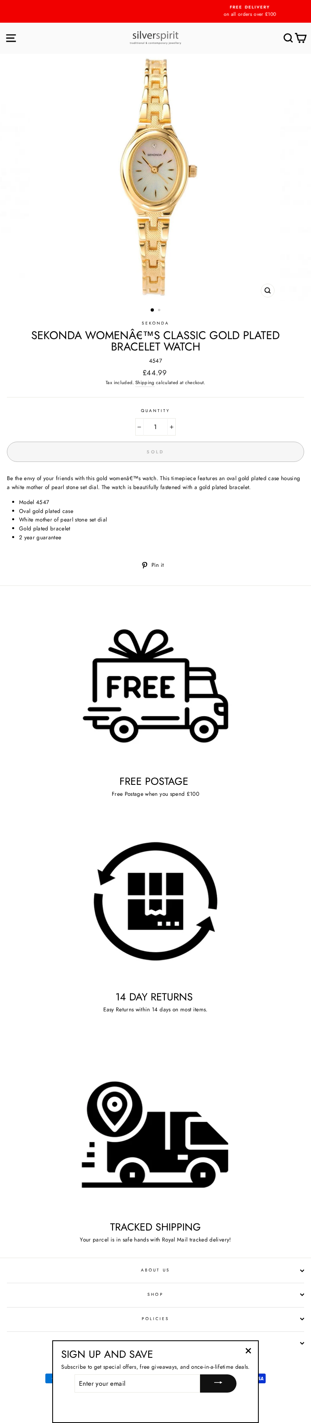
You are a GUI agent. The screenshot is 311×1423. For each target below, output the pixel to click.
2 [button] (160, 311)
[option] (155, 11)
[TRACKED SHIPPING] (155, 1131)
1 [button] (153, 310)
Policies (155, 1319)
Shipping (145, 382)
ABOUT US (155, 1270)
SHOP (155, 1294)
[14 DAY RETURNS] (155, 901)
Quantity (155, 411)
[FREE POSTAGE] (155, 685)
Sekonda (155, 323)
